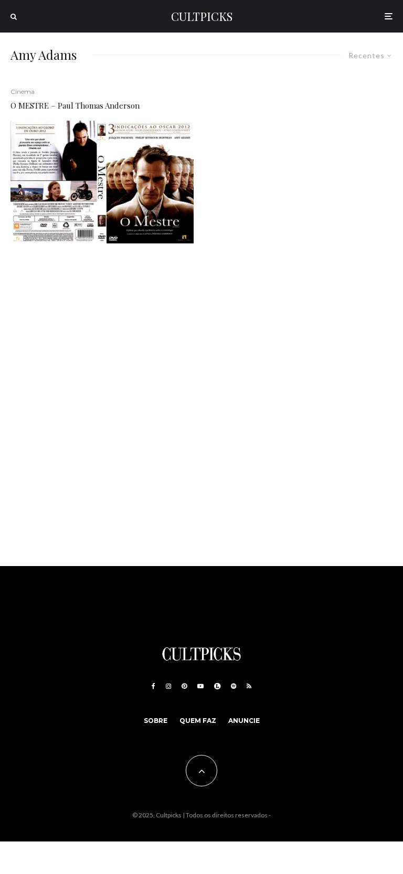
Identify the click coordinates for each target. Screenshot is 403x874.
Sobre (155, 720)
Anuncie (244, 720)
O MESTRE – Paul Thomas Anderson (75, 105)
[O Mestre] (102, 182)
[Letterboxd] (217, 686)
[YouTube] (200, 686)
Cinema (22, 91)
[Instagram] (168, 686)
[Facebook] (153, 686)
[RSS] (249, 686)
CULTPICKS (201, 16)
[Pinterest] (184, 686)
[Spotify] (233, 686)
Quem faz (197, 720)
